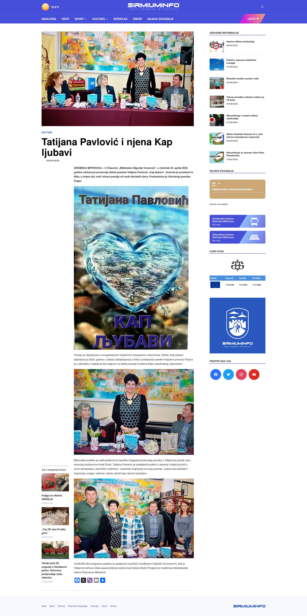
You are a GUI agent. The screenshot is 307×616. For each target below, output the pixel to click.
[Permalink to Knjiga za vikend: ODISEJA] (55, 482)
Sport (79, 19)
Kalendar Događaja (78, 606)
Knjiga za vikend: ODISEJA (52, 497)
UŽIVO (252, 19)
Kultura (98, 19)
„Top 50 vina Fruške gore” (54, 531)
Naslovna (49, 19)
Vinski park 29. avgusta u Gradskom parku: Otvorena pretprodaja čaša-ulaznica (54, 570)
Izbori (137, 19)
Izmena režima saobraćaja (240, 41)
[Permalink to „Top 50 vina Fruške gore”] (55, 516)
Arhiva (113, 606)
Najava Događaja (160, 19)
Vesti (65, 19)
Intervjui (120, 19)
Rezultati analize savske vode (242, 78)
